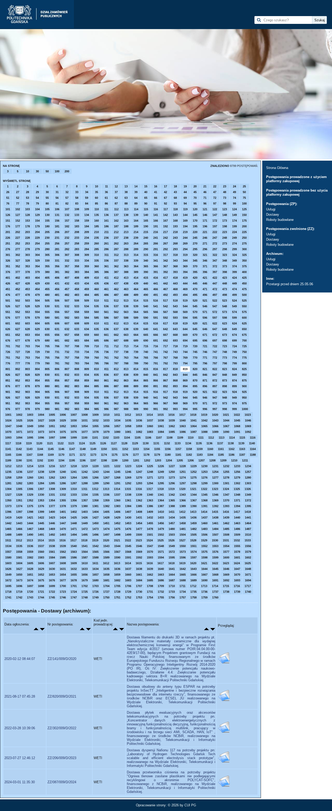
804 (37, 369)
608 (76, 323)
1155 (157, 449)
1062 (172, 426)
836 (106, 374)
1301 (226, 483)
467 (165, 289)
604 (37, 323)
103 (27, 209)
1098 (63, 437)
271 (205, 243)
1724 (74, 591)
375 (244, 266)
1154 (146, 449)
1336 (106, 494)
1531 (226, 540)
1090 (226, 431)
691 (155, 340)
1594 (161, 557)
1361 (128, 500)
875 (244, 380)
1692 (226, 580)
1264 (74, 477)
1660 (128, 574)
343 (175, 260)
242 (165, 237)
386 (106, 272)
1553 (215, 546)
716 (155, 346)
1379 (74, 506)
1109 (180, 437)
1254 (215, 471)
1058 (128, 426)
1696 (19, 586)
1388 (172, 506)
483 (76, 294)
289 (136, 249)
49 (234, 192)
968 (175, 403)
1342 (172, 494)
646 (205, 329)
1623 (226, 563)
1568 (128, 551)
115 (146, 209)
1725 (84, 591)
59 (86, 197)
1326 (248, 488)
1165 (8, 454)
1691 (215, 580)
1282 (19, 483)
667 (165, 334)
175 (244, 220)
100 (57, 171)
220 (195, 232)
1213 (19, 466)
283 (76, 249)
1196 (83, 460)
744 (185, 351)
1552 (204, 546)
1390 (193, 506)
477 (17, 294)
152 (17, 220)
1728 (117, 591)
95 (195, 203)
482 (67, 294)
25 (244, 186)
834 (86, 374)
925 (244, 391)
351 (7, 266)
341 (155, 260)
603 (27, 323)
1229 (193, 466)
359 (86, 266)
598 (224, 317)
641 (155, 329)
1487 (248, 528)
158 (76, 220)
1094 (19, 437)
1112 (211, 437)
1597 (193, 557)
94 (185, 203)
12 (116, 186)
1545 (128, 546)
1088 (204, 431)
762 (116, 357)
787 (116, 363)
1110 (190, 437)
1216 (52, 466)
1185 (221, 454)
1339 (139, 494)
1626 (8, 568)
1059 (139, 426)
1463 (237, 523)
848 (224, 374)
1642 (182, 568)
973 (224, 403)
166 (155, 220)
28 (27, 192)
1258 (8, 477)
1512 (19, 540)
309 (86, 254)
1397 (19, 511)
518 (175, 300)
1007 (74, 414)
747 (214, 351)
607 (67, 323)
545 (195, 306)
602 (17, 323)
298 (224, 249)
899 (234, 386)
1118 (18, 443)
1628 (30, 568)
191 (155, 226)
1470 (63, 528)
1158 (189, 449)
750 (244, 351)
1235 (8, 471)
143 (175, 214)
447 (214, 283)
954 (37, 403)
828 (27, 374)
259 (86, 243)
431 (57, 283)
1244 (106, 471)
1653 (52, 574)
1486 (237, 528)
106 (57, 209)
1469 (52, 528)
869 (185, 380)
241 (155, 237)
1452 (117, 523)
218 (175, 232)
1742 (19, 597)
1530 (215, 540)
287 (116, 249)
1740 (248, 591)
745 (195, 351)
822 (214, 369)
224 (234, 232)
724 (234, 346)
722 (214, 346)
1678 (74, 580)
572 (214, 312)
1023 (248, 414)
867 (165, 380)
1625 (248, 563)
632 (67, 329)
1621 (204, 563)
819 (185, 369)
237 (116, 237)
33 (76, 192)
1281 (8, 483)
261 (106, 243)
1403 (84, 511)
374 (234, 266)
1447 (63, 523)
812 (116, 369)
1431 (139, 517)
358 (76, 266)
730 (47, 351)
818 (175, 369)
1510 (248, 534)
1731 (150, 591)
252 (17, 243)
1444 (30, 523)
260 (96, 243)
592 (165, 317)
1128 (124, 443)
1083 (150, 431)
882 (67, 386)
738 (126, 351)
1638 (139, 568)
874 (234, 380)
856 (57, 380)
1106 (148, 437)
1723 (63, 591)
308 (76, 254)
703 (27, 346)
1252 (193, 471)
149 (234, 214)
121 (205, 209)
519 (185, 300)
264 (136, 243)
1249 (161, 471)
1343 (182, 494)
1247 (139, 471)
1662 (150, 574)
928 (27, 397)
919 (185, 391)
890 (145, 386)
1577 (226, 551)
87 (116, 203)
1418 (248, 511)
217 (165, 232)
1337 (117, 494)
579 (37, 317)
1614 (128, 563)
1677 (63, 580)
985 (96, 409)
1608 (63, 563)
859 (86, 380)
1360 (117, 500)
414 (136, 277)
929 (37, 397)
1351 (19, 500)
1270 (139, 477)
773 (224, 357)
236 (106, 237)
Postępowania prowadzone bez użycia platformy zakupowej (297, 192)
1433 (161, 517)
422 (214, 277)
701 (7, 346)
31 (57, 192)
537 (116, 306)
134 (86, 214)
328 (27, 260)
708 (76, 346)
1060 (150, 426)
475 (244, 289)
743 (175, 351)
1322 (204, 488)
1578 (237, 551)
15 (145, 186)
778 (27, 363)
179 (37, 226)
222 (214, 232)
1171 (72, 454)
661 (106, 334)
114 (136, 209)
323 (224, 254)
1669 (226, 574)
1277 (215, 477)
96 (204, 203)
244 (185, 237)
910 (96, 391)
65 (145, 197)
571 (205, 312)
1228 (182, 466)
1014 (150, 414)
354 (37, 266)
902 (17, 391)
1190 (19, 460)
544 (185, 306)
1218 (74, 466)
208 (76, 232)
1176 (125, 454)
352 (17, 266)
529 (37, 306)
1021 (226, 414)
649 (234, 329)
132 (67, 214)
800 (244, 363)
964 (136, 403)
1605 (30, 563)
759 (86, 357)
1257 (248, 471)
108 (76, 209)
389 (136, 272)
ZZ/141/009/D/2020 (61, 659)
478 (27, 294)
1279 (237, 477)
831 (57, 374)
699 (234, 340)
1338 (128, 494)
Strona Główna (277, 168)
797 (214, 363)
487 (116, 294)
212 (116, 232)
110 (96, 209)
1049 (30, 426)
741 (155, 351)
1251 (182, 471)
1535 (19, 546)
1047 (8, 426)
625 (244, 323)
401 (7, 277)
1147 (72, 449)
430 (47, 283)
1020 (215, 414)
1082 (139, 431)
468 (175, 289)
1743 (30, 597)
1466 (19, 528)
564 (136, 312)
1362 (139, 500)
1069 (248, 426)
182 (67, 226)
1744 (41, 597)
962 (116, 403)
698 (224, 340)
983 (76, 409)
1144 (40, 449)
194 (185, 226)
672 (214, 334)
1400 (52, 511)
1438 (215, 517)
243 (175, 237)
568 (175, 312)
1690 (204, 580)
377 (17, 272)
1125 (92, 443)
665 (145, 334)
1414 (204, 511)
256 (57, 243)
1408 (139, 511)
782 (67, 363)
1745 (52, 597)
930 (47, 397)
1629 (41, 568)
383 (76, 272)
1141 (8, 449)
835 (96, 374)
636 (106, 329)
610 (96, 323)
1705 (117, 586)
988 (126, 409)
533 (76, 306)
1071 (19, 431)
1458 (182, 523)
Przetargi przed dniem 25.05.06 (289, 284)
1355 (63, 500)
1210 (234, 460)
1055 (95, 426)
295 (195, 249)
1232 (226, 466)
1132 (167, 443)
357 (67, 266)
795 (195, 363)
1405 (106, 511)
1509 (237, 534)
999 (234, 409)
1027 (41, 420)
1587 (84, 557)
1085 (172, 431)
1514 (41, 540)
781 (57, 363)
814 (136, 369)
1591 (128, 557)
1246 (128, 471)
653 (27, 334)
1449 (84, 523)
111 (106, 209)
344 (185, 260)
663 (126, 334)
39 (135, 192)
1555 (237, 546)
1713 (204, 586)
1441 (248, 517)
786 (106, 363)
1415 (215, 511)
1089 (215, 431)
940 (145, 397)
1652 (41, 574)
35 (96, 192)
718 (175, 346)
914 (136, 391)
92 (165, 203)
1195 (72, 460)
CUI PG (190, 805)
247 (214, 237)
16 (155, 186)
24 (234, 186)
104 (37, 209)
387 (116, 272)
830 (47, 374)
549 (234, 306)
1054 (84, 426)
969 (185, 403)
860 (96, 380)
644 (185, 329)
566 (155, 312)
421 (205, 277)
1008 (84, 414)
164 (136, 220)
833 (76, 374)
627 (17, 329)
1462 (226, 523)
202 (17, 232)
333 (76, 260)
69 (185, 197)
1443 (19, 523)
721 (205, 346)
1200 (125, 460)
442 (165, 283)
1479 (161, 528)
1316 (139, 488)
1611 (95, 563)
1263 (63, 477)
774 (234, 357)
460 (96, 289)
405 (47, 277)
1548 (161, 546)
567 (165, 312)
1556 (248, 546)
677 (17, 340)
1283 (30, 483)
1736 (204, 591)
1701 (74, 586)
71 (204, 197)
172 (214, 220)
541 (155, 306)
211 (106, 232)
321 (205, 254)
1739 (237, 591)
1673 (19, 580)
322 (214, 254)
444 (185, 283)
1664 (172, 574)
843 (175, 374)
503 (27, 300)
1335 (95, 494)
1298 (193, 483)
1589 (106, 557)
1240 (63, 471)
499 (234, 294)
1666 (193, 574)
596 (205, 317)
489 (136, 294)
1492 (52, 534)
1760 (215, 597)
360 (96, 266)
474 (234, 289)
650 (244, 329)
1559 (30, 551)
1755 (161, 597)
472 (214, 289)
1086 (182, 431)
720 (195, 346)
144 (185, 214)
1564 (84, 551)
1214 (30, 466)
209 (86, 232)
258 (76, 243)
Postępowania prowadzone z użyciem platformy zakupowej (296, 179)
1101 (95, 437)
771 (205, 357)
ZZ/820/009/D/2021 (61, 696)
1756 (172, 597)
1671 (248, 574)
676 (7, 340)
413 (126, 277)
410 (96, 277)
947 (214, 397)
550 (244, 306)
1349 (248, 494)
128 (27, 214)
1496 (95, 534)
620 (195, 323)
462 (116, 289)
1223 (128, 466)
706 (57, 346)
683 (76, 340)
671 (205, 334)
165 (145, 220)
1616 (150, 563)
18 (175, 186)
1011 (117, 414)
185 (96, 226)
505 (47, 300)
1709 (161, 586)
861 (106, 380)
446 (205, 283)
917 (165, 391)
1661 (139, 574)
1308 (52, 488)
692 (165, 340)
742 (165, 351)
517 (165, 300)
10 (27, 171)
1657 (95, 574)
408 (76, 277)
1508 (226, 534)
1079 (106, 431)
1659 (117, 574)
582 (67, 317)
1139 (241, 443)
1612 (106, 563)
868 (175, 380)
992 (165, 409)
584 (86, 317)
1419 (8, 517)
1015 (160, 414)
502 (17, 300)
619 (185, 323)
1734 (182, 591)
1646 (226, 568)
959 (86, 403)
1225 (150, 466)
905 (47, 391)
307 (67, 254)
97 (214, 203)
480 (47, 294)
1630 (52, 568)
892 (165, 386)
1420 (19, 517)
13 (126, 186)
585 (96, 317)
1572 (172, 551)
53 (27, 197)
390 (145, 272)
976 (7, 409)
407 (67, 277)
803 (27, 369)
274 (234, 243)
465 (145, 289)
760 (96, 357)
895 (195, 386)
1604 (19, 563)
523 (224, 300)
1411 (172, 511)
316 (155, 254)
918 (175, 391)
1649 (8, 574)
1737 (215, 591)
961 (106, 403)
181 (57, 226)
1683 (128, 580)
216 (155, 232)
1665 (182, 574)
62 (116, 197)
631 (57, 329)
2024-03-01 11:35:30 (19, 782)
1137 (220, 443)
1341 (161, 494)
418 (175, 277)
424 (234, 277)
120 (195, 209)
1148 (83, 449)
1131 (156, 443)
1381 (95, 506)
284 (86, 249)
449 (234, 283)
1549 (172, 546)
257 (67, 243)
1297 (182, 483)
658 (76, 334)
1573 (182, 551)
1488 (8, 534)
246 (205, 237)
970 (195, 403)
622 (214, 323)
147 (214, 214)
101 (7, 209)
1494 (74, 534)
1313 (106, 488)
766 (155, 357)
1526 (171, 540)
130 (47, 214)
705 (47, 346)
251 (7, 243)
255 (47, 243)
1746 (63, 597)
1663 (161, 574)
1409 (150, 511)
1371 (237, 500)
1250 (172, 471)
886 (106, 386)
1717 (248, 586)
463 (126, 289)
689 (136, 340)
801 (7, 369)
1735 (193, 591)
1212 (8, 466)
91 (155, 203)
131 (57, 214)
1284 (41, 483)
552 (17, 312)
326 (7, 260)
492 (165, 294)
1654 (63, 574)
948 (224, 397)
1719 (19, 591)
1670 (237, 574)
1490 (30, 534)
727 (17, 351)
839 (136, 374)
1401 (63, 511)
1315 (128, 488)
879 (37, 386)
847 (214, 374)
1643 (193, 568)
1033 (106, 420)
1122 (61, 443)
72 (214, 197)
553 (27, 312)
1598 (204, 557)
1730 (139, 591)
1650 (19, 574)
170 (195, 220)
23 (224, 186)
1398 (30, 511)
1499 (128, 534)
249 (234, 237)
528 (27, 306)
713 (126, 346)
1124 (82, 443)
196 (205, 226)
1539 (63, 546)
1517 (73, 540)
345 (195, 260)
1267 (106, 477)
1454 (139, 523)
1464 (248, 523)
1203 (158, 460)
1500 (139, 534)
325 (244, 254)
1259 (19, 477)
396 (205, 272)
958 (76, 403)
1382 (106, 506)
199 (234, 226)
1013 (139, 414)
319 (185, 254)
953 (27, 403)
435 (96, 283)
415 (145, 277)
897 (214, 386)
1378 (63, 506)
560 (96, 312)
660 (96, 334)
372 (214, 266)
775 (244, 357)
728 (27, 351)
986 (106, 409)
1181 (178, 454)
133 (76, 214)
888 (126, 386)
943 (175, 397)
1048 (19, 426)
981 (57, 409)
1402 (74, 511)
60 (96, 197)
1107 (159, 437)
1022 (237, 414)
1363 (150, 500)
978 (27, 409)
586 (106, 317)
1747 (74, 597)
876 (7, 386)
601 (7, 323)
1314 (117, 488)
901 (7, 391)
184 (86, 226)
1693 (237, 580)
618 (175, 323)
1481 (182, 528)
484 (86, 294)
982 (67, 409)
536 (106, 306)
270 (195, 243)
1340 (150, 494)
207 (67, 232)
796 (205, 363)
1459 (193, 523)
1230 (204, 466)
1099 (74, 437)
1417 (237, 511)
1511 (8, 540)
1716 (237, 586)
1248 (150, 471)
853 (27, 380)
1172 (83, 454)
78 (27, 203)
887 (116, 386)
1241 (74, 471)
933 (76, 397)
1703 (95, 586)
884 (86, 386)
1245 (117, 471)
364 (136, 266)
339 (136, 260)
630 (47, 329)
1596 (182, 557)
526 (7, 306)
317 (165, 254)
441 (155, 283)
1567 (117, 551)
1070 (8, 431)
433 (76, 283)
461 (106, 289)
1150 (104, 449)
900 (244, 386)
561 (106, 312)
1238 (41, 471)
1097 (52, 437)
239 (136, 237)
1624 (237, 563)
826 (7, 374)
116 (156, 209)
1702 (84, 586)
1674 (30, 580)
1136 (209, 443)
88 (126, 203)
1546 (139, 546)
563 (126, 312)
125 (244, 209)
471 (205, 289)
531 (57, 306)
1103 (116, 437)
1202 (147, 460)
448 (224, 283)
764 (136, 357)
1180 (168, 454)
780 (47, 363)
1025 (19, 420)
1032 (95, 420)
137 (116, 214)
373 (224, 266)
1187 (242, 454)
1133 (178, 443)
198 (224, 226)
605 (47, 323)
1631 (63, 568)
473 (224, 289)
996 (205, 409)
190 (145, 226)
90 (145, 203)
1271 (150, 477)
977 (17, 409)
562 (116, 312)
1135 (199, 443)
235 (96, 237)
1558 (19, 551)
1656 (84, 574)
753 (27, 357)
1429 (117, 517)
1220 (95, 466)
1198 (104, 460)
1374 (19, 506)
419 (185, 277)
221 (205, 232)
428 (27, 283)
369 (185, 266)
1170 (61, 454)
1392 (215, 506)
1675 (41, 580)
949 (234, 397)
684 (86, 340)
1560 (41, 551)
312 (116, 254)
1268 (117, 477)
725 (244, 346)
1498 (117, 534)
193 (175, 226)
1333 (74, 494)
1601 (237, 557)
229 (37, 237)
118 (175, 209)
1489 (19, 534)
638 (126, 329)
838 (126, 374)
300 (244, 249)
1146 (61, 449)
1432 (150, 517)
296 (205, 249)
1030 (74, 420)
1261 (41, 477)
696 (205, 340)
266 (155, 243)
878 (27, 386)
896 (205, 386)
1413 (193, 511)
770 (195, 357)
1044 (226, 420)
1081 (128, 431)
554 (37, 312)
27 (17, 192)
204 (37, 232)
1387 (161, 506)
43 (175, 192)
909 (86, 391)
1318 (160, 488)
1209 (223, 460)
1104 (127, 437)
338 (126, 260)
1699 (52, 586)
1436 (193, 517)
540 (145, 306)
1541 (84, 546)
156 (57, 220)
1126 (103, 443)
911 (106, 391)
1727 (106, 591)
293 (175, 249)
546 (205, 306)
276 (7, 249)
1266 (95, 477)
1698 (41, 586)
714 (136, 346)
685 (96, 340)
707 (67, 346)
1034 (117, 420)
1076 (74, 431)
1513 (30, 540)
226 (7, 237)
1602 (248, 557)
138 (126, 214)
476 (7, 294)
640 (145, 329)
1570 (150, 551)
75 (244, 197)
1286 (63, 483)
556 (57, 312)
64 (135, 197)
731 (57, 351)
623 (224, 323)
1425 (74, 517)
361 (106, 266)
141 (155, 214)
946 (205, 397)
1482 (193, 528)
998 (224, 409)
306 (57, 254)
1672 (8, 580)
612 (116, 323)
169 (185, 220)
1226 (161, 466)
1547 (150, 546)
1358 (95, 500)
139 (136, 214)
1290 (106, 483)
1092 (248, 431)
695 (195, 340)
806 (57, 369)
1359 (106, 500)
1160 (210, 449)
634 (86, 329)
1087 (193, 431)
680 (47, 340)
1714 (215, 586)
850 (244, 374)
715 (145, 346)
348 (224, 260)
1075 (63, 431)
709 (86, 346)
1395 (248, 506)
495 (195, 294)
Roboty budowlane (280, 220)
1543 (106, 546)
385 (96, 272)
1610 (84, 563)
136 (106, 214)
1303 (248, 483)
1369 (215, 500)
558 (76, 312)
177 (17, 226)
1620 (193, 563)
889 (136, 386)
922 (214, 391)
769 (185, 357)
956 (57, 403)
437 (116, 283)
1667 (204, 574)
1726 (95, 591)
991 (155, 409)
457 (67, 289)
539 (136, 306)
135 (96, 214)
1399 (41, 511)
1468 (41, 528)
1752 (128, 597)
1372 (248, 500)
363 (126, 266)
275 (244, 243)
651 (7, 334)
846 (205, 374)
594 (185, 317)
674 (234, 334)
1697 (30, 586)
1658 (106, 574)
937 (116, 397)
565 (145, 312)
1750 (106, 597)
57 (66, 197)
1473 (95, 528)
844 (185, 374)
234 (86, 237)
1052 (63, 426)
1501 (150, 534)
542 (165, 306)
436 (106, 283)
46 (204, 192)
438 (126, 283)
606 (57, 323)
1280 (248, 477)
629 (37, 329)
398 (224, 272)
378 (27, 272)
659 (86, 334)
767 (165, 357)
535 (96, 306)
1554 (226, 546)
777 (17, 363)
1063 (182, 426)
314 (136, 254)
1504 (182, 534)
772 (214, 357)
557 (67, 312)
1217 (63, 466)
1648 (248, 568)
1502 (161, 534)
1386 (150, 506)
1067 (226, 426)
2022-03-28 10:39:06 (19, 728)
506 (57, 300)
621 (205, 323)
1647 (237, 568)
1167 (29, 454)
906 (57, 391)
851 (7, 380)
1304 (8, 488)
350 (244, 260)
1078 (95, 431)
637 (116, 329)
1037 (150, 420)
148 (224, 214)
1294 (150, 483)
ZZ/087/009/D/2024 (61, 782)
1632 (74, 568)
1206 (191, 460)
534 (86, 306)
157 (67, 220)
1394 (237, 506)
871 (205, 380)
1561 (52, 551)
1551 (193, 546)
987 (116, 409)
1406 (117, 511)
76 (7, 203)
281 (57, 249)
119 (185, 209)
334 (86, 260)
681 (57, 340)
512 (116, 300)
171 (205, 220)
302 (17, 254)
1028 (52, 420)
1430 (128, 517)
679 (37, 340)
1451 (106, 523)
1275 (193, 477)
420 (195, 277)
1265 (84, 477)
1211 (245, 460)
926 (7, 397)
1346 (215, 494)
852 (17, 380)
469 (185, 289)
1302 (237, 483)
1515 (52, 540)
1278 (226, 477)
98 (224, 203)
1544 (117, 546)
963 (126, 403)
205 (47, 232)
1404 (95, 511)
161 (106, 220)
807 (67, 369)
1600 (226, 557)
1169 (51, 454)
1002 (19, 414)
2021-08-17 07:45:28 (19, 696)
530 (47, 306)
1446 (52, 523)
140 (145, 214)
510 (96, 300)
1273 (172, 477)
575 (244, 312)
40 (145, 192)
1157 (178, 449)
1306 (30, 488)
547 (214, 306)
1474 (106, 528)
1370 (226, 500)
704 (37, 346)
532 (67, 306)
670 (195, 334)
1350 (8, 500)
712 (116, 346)
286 (106, 249)
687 (116, 340)
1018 (193, 414)
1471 (74, 528)
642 (165, 329)
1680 (95, 580)
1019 (204, 414)
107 (67, 209)
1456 (161, 523)
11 (106, 186)
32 (66, 192)
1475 (117, 528)
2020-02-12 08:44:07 (19, 659)
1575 (204, 551)
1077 (84, 431)
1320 (182, 488)
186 (106, 226)
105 (47, 209)
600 (244, 317)
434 (86, 283)
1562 (63, 551)
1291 (117, 483)
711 (106, 346)
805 (47, 369)
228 (27, 237)
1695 (8, 586)
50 (47, 171)
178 (27, 226)
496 (205, 294)
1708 (150, 586)
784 (86, 363)
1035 (128, 420)
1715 (226, 586)
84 (86, 203)
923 (224, 391)
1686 (161, 580)
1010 (106, 414)
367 (165, 266)
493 (175, 294)
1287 (74, 483)
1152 (125, 449)
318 (175, 254)
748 (224, 351)
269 (185, 243)
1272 (161, 477)
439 (136, 283)
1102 (106, 437)
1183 (200, 454)
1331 (52, 494)
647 (214, 329)
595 (195, 317)
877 (17, 386)
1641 (172, 568)
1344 (193, 494)
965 (145, 403)
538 (126, 306)
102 (17, 209)
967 (165, 403)
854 (37, 380)
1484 (215, 528)
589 (136, 317)
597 (214, 317)
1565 (95, 551)
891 (155, 386)
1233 (237, 466)
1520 (106, 540)
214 (136, 232)
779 (37, 363)
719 (185, 346)
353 (27, 266)
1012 (128, 414)
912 (116, 391)
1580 (8, 557)
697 (214, 340)
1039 (172, 420)
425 (244, 277)
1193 (51, 460)
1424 (63, 517)
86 (106, 203)
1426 (84, 517)
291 (155, 249)
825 (244, 369)
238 (126, 237)
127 (17, 214)
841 (155, 374)
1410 (161, 511)
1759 (204, 597)
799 (234, 363)
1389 (182, 506)
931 (57, 397)
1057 (117, 426)
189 (136, 226)
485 (96, 294)
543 (175, 306)
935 (96, 397)
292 (165, 249)
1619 (182, 563)
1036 (139, 420)
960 (96, 403)
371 (205, 266)
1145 (51, 449)
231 (57, 237)
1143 (29, 449)
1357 (84, 500)
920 (195, 391)
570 (195, 312)
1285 (52, 483)
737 (116, 351)
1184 (210, 454)
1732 (161, 591)
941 (155, 397)
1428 (106, 517)
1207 (201, 460)
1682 (117, 580)
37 (116, 192)
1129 (135, 443)
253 (27, 243)
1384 (128, 506)
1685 (150, 580)
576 (7, 317)
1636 (117, 568)
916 (155, 391)
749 (234, 351)
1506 (204, 534)
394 (185, 272)
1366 (182, 500)
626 (7, 329)
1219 (84, 466)
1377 (52, 506)
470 (195, 289)
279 (37, 249)
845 (195, 374)
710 (96, 346)
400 (244, 272)
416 (155, 277)
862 (116, 380)
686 (106, 340)
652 (17, 334)
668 (175, 334)
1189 (8, 460)
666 (155, 334)
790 (145, 363)
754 (37, 357)
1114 (232, 437)
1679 (84, 580)
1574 (193, 551)
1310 (74, 488)
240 (145, 237)
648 (224, 329)
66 (155, 197)
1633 (84, 568)
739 (136, 351)
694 (185, 340)
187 (116, 226)
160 (96, 220)
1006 (63, 414)
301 (7, 254)
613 (126, 323)
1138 (231, 443)
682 (67, 340)
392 (165, 272)
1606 (41, 563)
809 (86, 369)
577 (17, 317)
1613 (117, 563)
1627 (19, 568)
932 (67, 397)
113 (126, 209)
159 (86, 220)
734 (86, 351)
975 (244, 403)
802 (17, 369)
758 (76, 357)
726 (7, 351)
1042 (204, 420)
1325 (237, 488)
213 (126, 232)
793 (175, 363)
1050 (41, 426)
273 (224, 243)
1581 (19, 557)
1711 (182, 586)
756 (57, 357)
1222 (117, 466)
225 (244, 232)
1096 (41, 437)
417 (165, 277)
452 (17, 289)
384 (86, 272)
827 (17, 374)
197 (214, 226)
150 (244, 214)
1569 (139, 551)
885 (96, 386)
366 (155, 266)
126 (7, 214)
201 (7, 232)
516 (155, 300)
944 (185, 397)
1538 (52, 546)
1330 (41, 494)
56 (57, 197)
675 (244, 334)
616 (155, 323)
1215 (41, 466)
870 (195, 380)
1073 (41, 431)
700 (244, 340)
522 (214, 300)
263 (126, 243)
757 (67, 357)
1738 (226, 591)
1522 (128, 540)
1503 (172, 534)
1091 (237, 431)
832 (67, 374)
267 (165, 243)
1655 (74, 574)
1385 (139, 506)
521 (205, 300)
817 (165, 369)
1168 (40, 454)
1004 (41, 414)
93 (175, 203)
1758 (193, 597)
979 (37, 409)
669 (185, 334)
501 (7, 300)
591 (155, 317)
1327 (8, 494)
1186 (231, 454)
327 (17, 260)
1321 (193, 488)
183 (76, 226)
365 (145, 266)
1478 (150, 528)
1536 (30, 546)
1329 (30, 494)
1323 (215, 488)
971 (205, 403)
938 (126, 397)
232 (67, 237)
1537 (41, 546)
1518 (84, 540)
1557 (8, 551)
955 (47, 403)
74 (234, 197)
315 (145, 254)
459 (86, 289)
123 (224, 209)
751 (7, 357)
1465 (8, 528)
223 (224, 232)
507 (67, 300)
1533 (248, 540)
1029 (63, 420)
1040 (182, 420)
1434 (172, 517)
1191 (29, 460)
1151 (114, 449)
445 (195, 283)
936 (106, 397)
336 (106, 260)
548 (224, 306)
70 (195, 197)
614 (136, 323)
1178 (146, 454)
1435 (182, 517)
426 (7, 283)
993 (175, 409)
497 (214, 294)
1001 (8, 414)
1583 (41, 557)
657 (67, 334)
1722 (52, 591)
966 (155, 403)
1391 (204, 506)
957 (67, 403)
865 (145, 380)
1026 (30, 420)
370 (195, 266)
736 (106, 351)
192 (165, 226)
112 (116, 209)
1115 (242, 437)
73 (224, 197)
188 (126, 226)
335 (96, 260)
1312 (95, 488)
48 (224, 192)
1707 (139, 586)
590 (145, 317)
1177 (136, 454)
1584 (52, 557)
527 (17, 306)
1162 (231, 449)
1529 (204, 540)
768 (175, 357)
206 (57, 232)
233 (76, 237)
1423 (52, 517)
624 (234, 323)
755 (47, 357)
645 (195, 329)
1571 (161, 551)
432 (67, 283)
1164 (253, 449)
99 (234, 203)
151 (7, 220)
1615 (139, 563)
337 (116, 260)
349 (234, 260)
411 (106, 277)
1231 (215, 466)
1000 (245, 409)
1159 (200, 449)
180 (47, 226)
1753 (139, 597)
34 (86, 192)
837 (116, 374)
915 (145, 391)
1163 (242, 449)
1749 (95, 597)
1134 (188, 443)
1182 (189, 454)
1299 (204, 483)
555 (47, 312)
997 (214, 409)
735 (96, 351)
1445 (41, 523)
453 (27, 289)
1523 (139, 540)
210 (96, 232)
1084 (161, 431)
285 (96, 249)
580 (47, 317)
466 (155, 289)
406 (57, 277)
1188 (253, 454)
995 (195, 409)
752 (17, 357)
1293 (139, 483)
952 (17, 403)
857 (67, 380)
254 (37, 243)
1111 (201, 437)
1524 (150, 540)
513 (126, 300)
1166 (19, 454)
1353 (41, 500)
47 (214, 192)
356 (57, 266)
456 (57, 289)
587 (116, 317)
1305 (19, 488)
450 (244, 283)
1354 (52, 500)
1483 (204, 528)
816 (155, 369)
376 (7, 272)
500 (244, 294)
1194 (61, 460)
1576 (215, 551)
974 (234, 403)
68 (175, 197)
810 (96, 369)
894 (185, 386)
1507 (215, 534)
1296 (172, 483)
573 (224, 312)
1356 (74, 500)
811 (106, 369)
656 (57, 334)
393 (175, 272)
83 (76, 203)
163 (126, 220)
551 (7, 312)
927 (17, 397)
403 (27, 277)
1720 (30, 591)
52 (17, 197)
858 (76, 380)
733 (76, 351)
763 (126, 357)
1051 (52, 426)
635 (96, 329)
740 (145, 351)
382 (67, 272)
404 (37, 277)
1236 (19, 471)
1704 (106, 586)
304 (37, 254)
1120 (39, 443)
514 (136, 300)
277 (17, 249)
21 (204, 186)
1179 (157, 454)
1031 (84, 420)
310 (96, 254)
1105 (138, 437)
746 (205, 351)
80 (47, 203)
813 (126, 369)
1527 (182, 540)
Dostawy (272, 214)
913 (126, 391)
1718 (8, 591)
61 (106, 197)
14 (135, 186)
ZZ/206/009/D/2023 (61, 758)
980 (47, 409)
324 (234, 254)
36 (106, 192)
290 (145, 249)
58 (76, 197)
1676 (52, 580)
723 (224, 346)
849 (234, 374)
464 (136, 289)
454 (37, 289)
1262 (52, 477)
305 (47, 254)
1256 (237, 471)
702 (17, 346)
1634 (95, 568)
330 (47, 260)
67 (165, 197)
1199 (114, 460)
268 (175, 243)
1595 (172, 557)
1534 (8, 546)
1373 (8, 506)
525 (244, 300)
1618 (171, 563)
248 (224, 237)
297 (214, 249)
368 (175, 266)
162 (116, 220)
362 (116, 266)
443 (175, 283)
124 (234, 209)
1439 (226, 517)
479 (37, 294)
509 (86, 300)
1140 (252, 443)
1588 (95, 557)
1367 (193, 500)
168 (175, 220)
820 (195, 369)
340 (145, 260)
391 (155, 272)
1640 (161, 568)
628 (27, 329)
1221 (106, 466)
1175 (114, 454)
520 (195, 300)
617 (165, 323)
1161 (221, 449)
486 (106, 294)
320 (195, 254)
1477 (139, 528)
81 (57, 203)
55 (47, 197)
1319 (171, 488)
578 (27, 317)
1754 (150, 597)
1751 (117, 597)
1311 (84, 488)
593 (175, 317)
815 (145, 369)
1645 (215, 568)
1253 (204, 471)
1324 (226, 488)
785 (96, 363)
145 (195, 214)
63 (126, 197)
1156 (168, 449)
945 (195, 397)
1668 (215, 574)
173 (224, 220)
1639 (150, 568)
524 (234, 300)
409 (86, 277)
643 (175, 329)
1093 (8, 437)
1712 (193, 586)
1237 (30, 471)
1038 (161, 420)
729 (37, 351)
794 (185, 363)
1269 (128, 477)
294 (185, 249)
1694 (248, 580)
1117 (8, 443)
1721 (41, 591)
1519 (95, 540)
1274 (182, 477)
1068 (237, 426)
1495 (84, 534)
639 (136, 329)
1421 (30, 517)
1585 (63, 557)
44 (185, 192)
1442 (8, 523)
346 (205, 260)
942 (165, 397)
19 (185, 186)
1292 (128, 483)
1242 (84, 471)
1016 (171, 414)
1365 (172, 500)
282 (67, 249)
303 (27, 254)
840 (145, 374)
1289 (95, 483)
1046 (248, 420)
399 (234, 272)
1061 (161, 426)
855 (47, 380)
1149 (93, 449)
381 (57, 272)
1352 (30, 500)
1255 (226, 471)
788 (126, 363)
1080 (117, 431)
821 (205, 369)
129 (37, 214)
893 (175, 386)
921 (205, 391)
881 (57, 386)
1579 (248, 551)
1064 (193, 426)
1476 (128, 528)
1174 (104, 454)
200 (67, 171)
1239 (52, 471)
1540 (74, 546)
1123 (71, 443)
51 (7, 197)
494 (185, 294)
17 (165, 186)
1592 (139, 557)
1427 (95, 517)
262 (116, 243)
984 (86, 409)
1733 (172, 591)
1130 (146, 443)
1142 (19, 449)
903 (27, 391)
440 (145, 283)
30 (37, 171)
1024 (8, 420)
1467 (30, 528)
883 (76, 386)
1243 (95, 471)
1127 (114, 443)
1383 (117, 506)
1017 (182, 414)
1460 (204, 523)
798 (224, 363)
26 (7, 192)
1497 (106, 534)
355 (47, 266)
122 (214, 209)
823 (224, 369)
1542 (95, 546)
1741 (8, 597)
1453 (128, 523)
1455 (150, 523)
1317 (150, 488)
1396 (8, 511)
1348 (237, 494)
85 (96, 203)
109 (86, 209)
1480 (172, 528)
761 (106, 357)
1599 (215, 557)
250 (244, 237)
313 (126, 254)
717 (165, 346)
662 (116, 334)
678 (27, 340)
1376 (41, 506)
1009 (95, 414)
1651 (30, 574)
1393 (226, 506)
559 (86, 312)
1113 (221, 437)
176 (7, 226)
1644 (204, 568)
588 (126, 317)
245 (195, 237)
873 (224, 380)
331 (57, 260)
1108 (169, 437)
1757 (182, 597)
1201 (136, 460)
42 (165, 192)
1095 (30, 437)
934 (86, 397)
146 (205, 214)
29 (37, 192)
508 (76, 300)
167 (165, 220)
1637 (128, 568)
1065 (204, 426)
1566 (106, 551)
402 (17, 277)
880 (47, 386)
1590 (117, 557)
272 (214, 243)
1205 (180, 460)
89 (135, 203)
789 (136, 363)
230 (47, 237)
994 (185, 409)
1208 (212, 460)
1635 (106, 568)
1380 (84, 506)
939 (136, 397)
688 (126, 340)
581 (57, 317)
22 (214, 186)
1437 (204, 517)
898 (224, 386)
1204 (169, 460)
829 (37, 374)
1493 (63, 534)
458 (76, 289)
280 (47, 249)
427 (17, 283)
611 (106, 323)
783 (76, 363)
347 (214, 260)
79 (37, 203)
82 (66, 203)
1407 (128, 511)
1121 (50, 443)
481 (57, 294)
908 (76, 391)
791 (155, 363)
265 (145, 243)
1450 (95, 523)
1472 (84, 528)
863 (126, 380)
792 (165, 363)
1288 (84, 483)
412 (116, 277)
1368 (204, 500)
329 (37, 260)
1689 (193, 580)
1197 (93, 460)
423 (224, 277)
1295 (161, 483)
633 (76, 329)
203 (27, 232)
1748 (84, 597)
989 (136, 409)
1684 (139, 580)
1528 (193, 540)
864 (136, 380)
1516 (62, 540)
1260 (30, 477)
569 (185, 312)
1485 (226, 528)
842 (165, 374)
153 (27, 220)
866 (155, 380)
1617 (160, 563)
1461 (215, 523)
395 (195, 272)
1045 (237, 420)
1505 (193, 534)
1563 (74, 551)
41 (155, 192)
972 (214, 403)
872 (214, 380)
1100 (84, 437)
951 (7, 403)
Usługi (270, 209)
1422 (41, 517)
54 (37, 197)
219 (185, 232)
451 (7, 289)
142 (165, 214)
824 (234, 369)
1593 (150, 557)
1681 (106, 580)
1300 (215, 483)
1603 (8, 563)
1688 (182, 580)
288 (126, 249)
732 (67, 351)
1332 (63, 494)
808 (76, 369)
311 (106, 254)
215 (145, 232)
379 (37, 272)
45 (195, 192)
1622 (215, 563)
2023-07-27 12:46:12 (19, 758)
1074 (52, 431)
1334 (84, 494)
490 (145, 294)
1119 (29, 443)
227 (17, 237)
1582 (30, 557)
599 (234, 317)
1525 (160, 540)
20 (195, 186)
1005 (52, 414)
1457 (172, 523)
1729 (128, 591)
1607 (52, 563)
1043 (215, 420)
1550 (182, 546)
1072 (30, 431)
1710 (172, 586)
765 (145, 357)
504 (37, 300)
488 (126, 294)
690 (145, 340)
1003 (30, 414)
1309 (63, 488)
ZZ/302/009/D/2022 (61, 728)
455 (47, 289)
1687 (172, 580)
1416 (226, 511)
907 (67, 391)
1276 (204, 477)
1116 (252, 437)
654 (37, 334)
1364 (161, 500)
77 (17, 203)
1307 (41, 488)
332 (67, 260)
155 (47, 220)
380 (47, 272)
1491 (41, 534)
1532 (237, 540)
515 (145, 300)
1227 (172, 466)
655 (47, 334)
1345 (204, 494)
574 (234, 312)
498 (224, 294)
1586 (74, 557)
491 (155, 294)
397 (214, 272)
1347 (226, 494)
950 (244, 397)
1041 (193, 420)
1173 (93, 454)
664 (136, 334)
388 (126, 272)
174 (234, 220)
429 (37, 283)
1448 (74, 523)
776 (7, 363)
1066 (215, 426)
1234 (248, 466)
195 (195, 226)
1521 (117, 540)
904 (37, 391)
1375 (30, 506)
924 (234, 391)
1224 (139, 466)
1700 (63, 586)
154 (37, 220)
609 (86, 323)
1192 (40, 460)
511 (106, 300)
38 (126, 192)
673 (224, 334)
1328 (19, 494)
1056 (106, 426)
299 (234, 249)
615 (145, 323)
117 (165, 209)
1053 (74, 426)
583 (76, 317)
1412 (182, 511)
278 (27, 249)
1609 (74, 563)
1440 (237, 517)
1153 (136, 449)
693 (175, 340)
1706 (128, 586)
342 (165, 260)
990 (145, 409)
